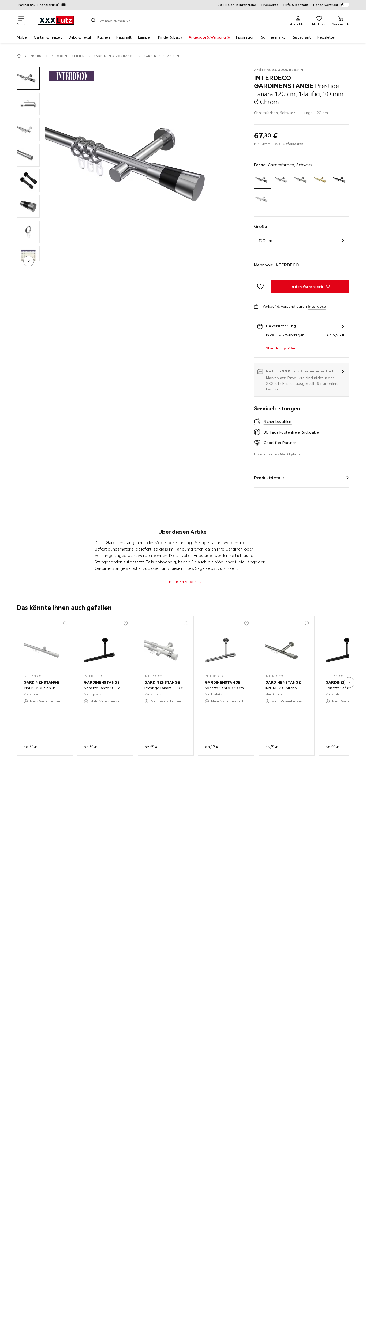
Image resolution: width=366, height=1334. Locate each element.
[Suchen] (93, 20)
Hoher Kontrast (326, 5)
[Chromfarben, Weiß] (282, 180)
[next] (28, 261)
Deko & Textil (80, 37)
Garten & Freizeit (48, 37)
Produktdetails (269, 477)
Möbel (22, 37)
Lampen (145, 37)
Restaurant (301, 37)
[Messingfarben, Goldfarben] (321, 180)
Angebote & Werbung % (209, 37)
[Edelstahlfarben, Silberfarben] (301, 180)
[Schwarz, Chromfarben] (340, 180)
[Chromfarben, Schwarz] (262, 180)
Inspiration (245, 37)
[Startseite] (19, 56)
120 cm (265, 240)
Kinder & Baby (170, 37)
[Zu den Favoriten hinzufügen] (260, 286)
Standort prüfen (281, 348)
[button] (28, 78)
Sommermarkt (273, 37)
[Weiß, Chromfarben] (262, 199)
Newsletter (326, 37)
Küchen (103, 37)
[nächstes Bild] (349, 682)
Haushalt (124, 37)
